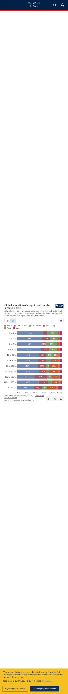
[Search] (55, 5)
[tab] (7, 321)
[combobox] (55, 5)
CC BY (31, 400)
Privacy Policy (24, 681)
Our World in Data (34, 5)
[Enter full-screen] (61, 398)
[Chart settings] (61, 320)
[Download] (48, 398)
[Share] (54, 398)
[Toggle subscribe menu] (62, 5)
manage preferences (43, 681)
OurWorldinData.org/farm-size (16, 400)
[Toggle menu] (6, 5)
